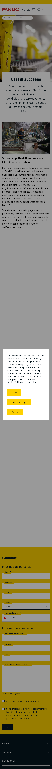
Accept (15, 411)
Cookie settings (19, 402)
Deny (14, 392)
